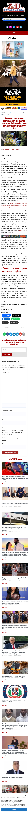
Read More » (4, 483)
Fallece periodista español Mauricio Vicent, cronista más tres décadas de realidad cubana (14, 206)
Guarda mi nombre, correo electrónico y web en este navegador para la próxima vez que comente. (13, 432)
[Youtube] (17, 27)
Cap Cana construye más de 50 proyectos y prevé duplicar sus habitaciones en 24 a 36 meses (13, 776)
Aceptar (14, 809)
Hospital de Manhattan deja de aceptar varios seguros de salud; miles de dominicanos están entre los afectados (14, 529)
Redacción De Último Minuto (11, 149)
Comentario (5, 372)
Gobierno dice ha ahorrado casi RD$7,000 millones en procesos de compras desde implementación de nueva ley (15, 627)
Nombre (4, 402)
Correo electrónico (7, 410)
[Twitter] (14, 27)
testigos (21, 230)
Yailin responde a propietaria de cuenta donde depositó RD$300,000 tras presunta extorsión (15, 602)
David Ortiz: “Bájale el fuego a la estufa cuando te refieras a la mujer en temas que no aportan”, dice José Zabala (15, 478)
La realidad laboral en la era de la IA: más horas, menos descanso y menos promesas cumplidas (13, 677)
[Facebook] (7, 27)
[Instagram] (10, 27)
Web (3, 419)
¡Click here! (12, 38)
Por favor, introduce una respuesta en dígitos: (12, 439)
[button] (26, 795)
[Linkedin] (21, 27)
